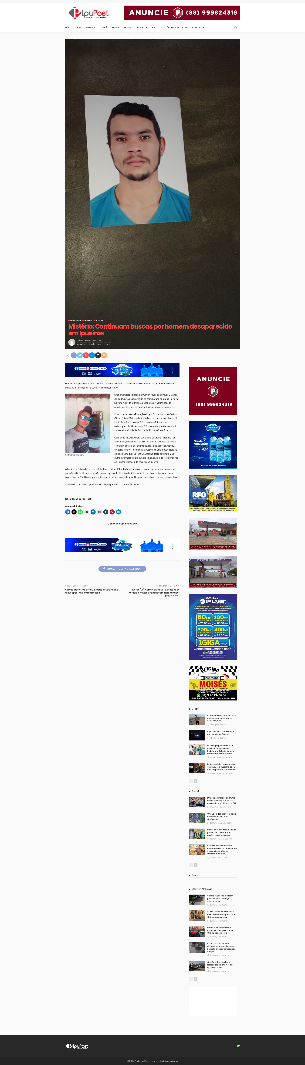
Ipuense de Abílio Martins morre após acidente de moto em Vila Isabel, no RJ (221, 718)
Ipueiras (90, 27)
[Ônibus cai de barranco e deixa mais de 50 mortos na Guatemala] (197, 818)
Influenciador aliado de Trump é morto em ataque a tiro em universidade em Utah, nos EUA (222, 800)
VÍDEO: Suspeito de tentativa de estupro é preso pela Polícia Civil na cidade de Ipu (221, 914)
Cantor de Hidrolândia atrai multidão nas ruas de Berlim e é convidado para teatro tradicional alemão (222, 849)
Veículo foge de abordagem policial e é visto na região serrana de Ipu (220, 898)
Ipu (79, 27)
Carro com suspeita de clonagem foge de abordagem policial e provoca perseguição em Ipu (221, 947)
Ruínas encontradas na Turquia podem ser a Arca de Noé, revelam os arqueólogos (221, 832)
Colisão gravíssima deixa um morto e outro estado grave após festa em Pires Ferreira (91, 591)
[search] (236, 27)
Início (68, 27)
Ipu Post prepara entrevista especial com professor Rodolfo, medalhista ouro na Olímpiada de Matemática (220, 749)
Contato (198, 27)
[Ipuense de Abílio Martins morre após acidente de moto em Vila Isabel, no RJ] (197, 719)
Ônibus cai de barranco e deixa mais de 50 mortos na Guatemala (221, 817)
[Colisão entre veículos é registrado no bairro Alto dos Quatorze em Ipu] (197, 966)
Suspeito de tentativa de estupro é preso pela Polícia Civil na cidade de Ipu (220, 930)
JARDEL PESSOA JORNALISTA (89, 340)
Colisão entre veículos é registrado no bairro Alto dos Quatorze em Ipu (220, 965)
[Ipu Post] (77, 1045)
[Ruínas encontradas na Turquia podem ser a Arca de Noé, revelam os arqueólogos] (197, 834)
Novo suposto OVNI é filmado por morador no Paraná (220, 732)
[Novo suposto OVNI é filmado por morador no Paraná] (197, 735)
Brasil (115, 27)
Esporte (142, 27)
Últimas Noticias (177, 27)
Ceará (103, 27)
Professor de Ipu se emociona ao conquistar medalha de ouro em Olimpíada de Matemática (222, 767)
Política (157, 27)
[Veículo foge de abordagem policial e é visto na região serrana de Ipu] (197, 900)
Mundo (128, 27)
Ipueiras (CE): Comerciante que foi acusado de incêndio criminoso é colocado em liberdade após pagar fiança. (154, 592)
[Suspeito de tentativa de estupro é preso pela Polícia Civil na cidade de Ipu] (197, 931)
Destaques (75, 320)
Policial (100, 320)
